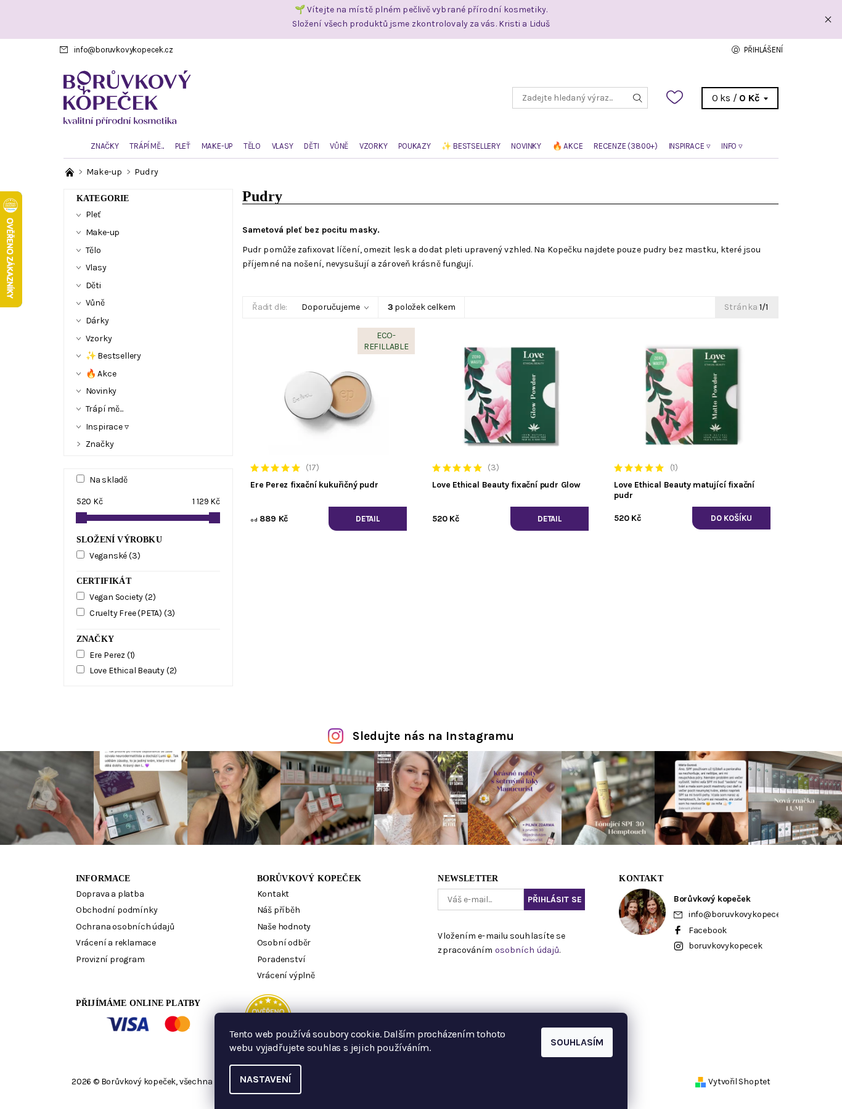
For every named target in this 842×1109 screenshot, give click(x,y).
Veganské (115, 555)
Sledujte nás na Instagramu (434, 736)
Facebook (708, 930)
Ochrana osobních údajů (125, 926)
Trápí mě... (146, 146)
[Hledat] (638, 98)
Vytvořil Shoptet (739, 1081)
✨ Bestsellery (470, 146)
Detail (368, 518)
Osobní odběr (284, 942)
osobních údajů (527, 950)
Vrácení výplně (286, 975)
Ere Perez (112, 655)
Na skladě (108, 480)
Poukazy (414, 146)
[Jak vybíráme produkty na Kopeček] (70, 172)
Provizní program (110, 959)
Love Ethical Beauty (133, 670)
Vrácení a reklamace (116, 942)
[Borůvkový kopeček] (242, 97)
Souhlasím (576, 1042)
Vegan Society (122, 597)
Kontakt (273, 894)
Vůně (339, 146)
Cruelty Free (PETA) (132, 613)
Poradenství (281, 959)
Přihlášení (763, 49)
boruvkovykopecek (725, 946)
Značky (105, 146)
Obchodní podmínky (117, 910)
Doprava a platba (110, 894)
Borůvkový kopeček (309, 878)
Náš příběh (278, 910)
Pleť (182, 146)
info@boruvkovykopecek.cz (123, 49)
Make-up (217, 146)
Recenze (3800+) (626, 146)
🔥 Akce (567, 146)
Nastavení (265, 1079)
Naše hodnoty (284, 926)
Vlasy (282, 146)
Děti (311, 146)
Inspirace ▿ (690, 146)
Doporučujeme (330, 307)
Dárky (97, 320)
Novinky (526, 146)
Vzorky (373, 146)
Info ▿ (732, 146)
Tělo (252, 146)
